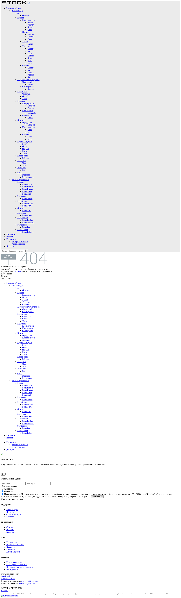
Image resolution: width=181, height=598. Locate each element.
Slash (30, 60)
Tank (30, 39)
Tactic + (31, 37)
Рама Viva (26, 210)
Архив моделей (13, 552)
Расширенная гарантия (16, 564)
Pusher (30, 84)
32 (18, 13)
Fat (23, 170)
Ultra (30, 29)
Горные (20, 18)
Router (30, 27)
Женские (21, 120)
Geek (24, 146)
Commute (26, 94)
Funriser (31, 34)
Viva (30, 63)
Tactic (30, 44)
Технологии (11, 542)
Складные (21, 160)
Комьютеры (27, 110)
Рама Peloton (28, 232)
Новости (10, 237)
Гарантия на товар (14, 562)
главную (17, 271)
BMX (19, 172)
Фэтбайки (21, 168)
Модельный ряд (13, 8)
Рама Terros (27, 198)
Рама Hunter (27, 187)
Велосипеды (17, 10)
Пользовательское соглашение (20, 567)
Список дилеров (13, 514)
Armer (30, 22)
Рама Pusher (27, 220)
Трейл (25, 41)
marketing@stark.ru (29, 581)
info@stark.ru (7, 576)
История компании (15, 545)
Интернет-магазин (20, 241)
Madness (26, 175)
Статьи (9, 527)
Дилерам (10, 246)
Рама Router (27, 189)
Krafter (31, 25)
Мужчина (8, 491)
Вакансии (10, 547)
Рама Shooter (28, 222)
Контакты (10, 517)
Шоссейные (22, 156)
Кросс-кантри (28, 20)
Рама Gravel (27, 203)
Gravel (25, 96)
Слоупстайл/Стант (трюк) (28, 79)
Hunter (30, 48)
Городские (21, 101)
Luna (30, 53)
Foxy (24, 144)
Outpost (31, 56)
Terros (30, 118)
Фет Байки (22, 225)
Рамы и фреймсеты (20, 179)
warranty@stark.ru (27, 583)
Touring (31, 108)
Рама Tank (26, 194)
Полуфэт (26, 32)
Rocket (25, 151)
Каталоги (10, 234)
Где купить (11, 239)
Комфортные (28, 103)
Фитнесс (26, 65)
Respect (31, 58)
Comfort (31, 106)
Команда (10, 532)
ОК (3, 474)
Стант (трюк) (28, 87)
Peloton (25, 158)
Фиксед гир (27, 115)
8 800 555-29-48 (8, 578)
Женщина (8, 489)
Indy (29, 51)
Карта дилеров (18, 244)
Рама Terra (27, 206)
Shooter (31, 89)
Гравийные (22, 91)
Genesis (25, 15)
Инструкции (12, 569)
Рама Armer (27, 184)
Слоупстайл (27, 82)
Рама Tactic (27, 191)
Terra (24, 98)
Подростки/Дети (24, 141)
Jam (24, 165)
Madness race (28, 177)
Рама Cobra (27, 215)
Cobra (24, 163)
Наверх (4, 590)
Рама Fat (26, 227)
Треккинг (26, 46)
